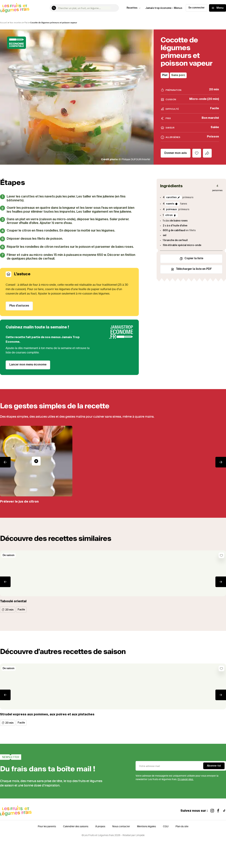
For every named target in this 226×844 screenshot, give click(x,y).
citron (169, 215)
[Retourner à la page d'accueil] (15, 8)
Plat (26, 22)
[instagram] (212, 811)
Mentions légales (146, 826)
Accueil (3, 22)
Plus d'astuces (19, 305)
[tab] (207, 153)
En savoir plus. (186, 779)
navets (170, 203)
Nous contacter (121, 826)
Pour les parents (47, 826)
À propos (100, 826)
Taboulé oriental (13, 601)
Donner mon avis (175, 153)
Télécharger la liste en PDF (194, 269)
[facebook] (218, 811)
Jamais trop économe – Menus (163, 8)
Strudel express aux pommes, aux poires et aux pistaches (47, 714)
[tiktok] (224, 811)
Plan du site (182, 826)
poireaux (171, 209)
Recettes (132, 8)
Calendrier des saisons (75, 826)
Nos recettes (16, 22)
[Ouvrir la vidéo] (36, 461)
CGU (165, 826)
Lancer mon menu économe (27, 364)
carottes (171, 197)
